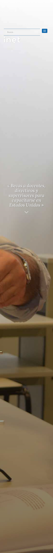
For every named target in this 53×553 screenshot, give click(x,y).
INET (14, 40)
